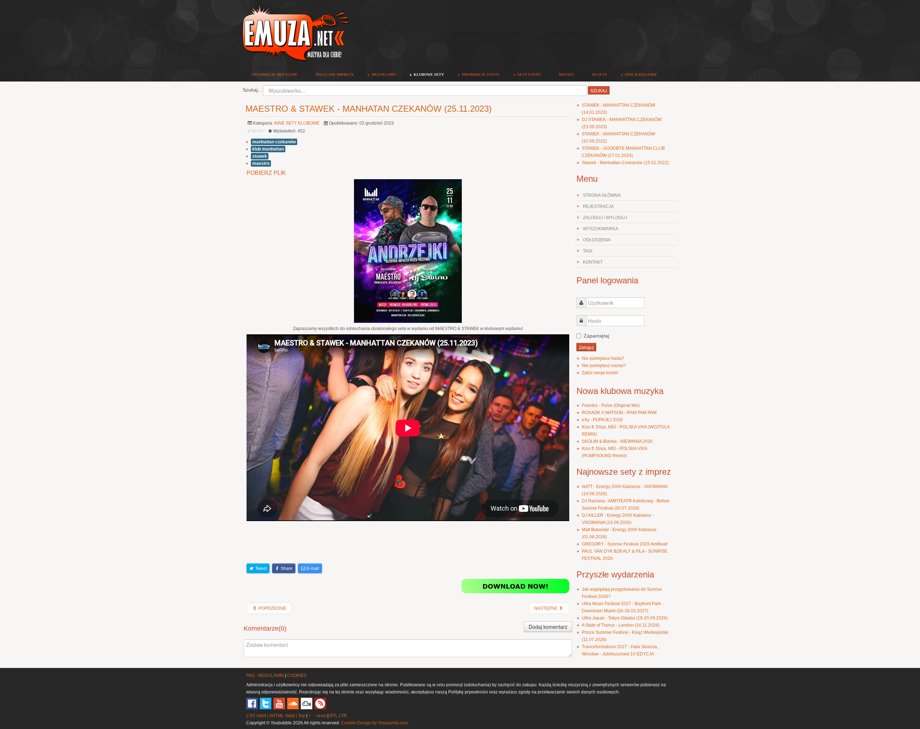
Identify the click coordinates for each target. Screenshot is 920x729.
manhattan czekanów (274, 141)
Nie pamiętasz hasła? (603, 358)
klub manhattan (268, 149)
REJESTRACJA (598, 206)
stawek (259, 156)
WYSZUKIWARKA (600, 228)
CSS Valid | (257, 715)
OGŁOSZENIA (597, 239)
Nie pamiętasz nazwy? (604, 365)
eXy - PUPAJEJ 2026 (602, 419)
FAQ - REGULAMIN (265, 675)
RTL (334, 715)
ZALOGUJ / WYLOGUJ (605, 217)
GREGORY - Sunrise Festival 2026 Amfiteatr (625, 544)
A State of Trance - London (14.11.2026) (620, 625)
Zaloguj (586, 347)
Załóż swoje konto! (600, 372)
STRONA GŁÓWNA (602, 195)
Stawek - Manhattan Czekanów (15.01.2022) (625, 162)
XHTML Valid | (283, 715)
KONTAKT (593, 262)
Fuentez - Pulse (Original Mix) (611, 405)
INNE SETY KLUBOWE (296, 123)
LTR (343, 715)
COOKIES (297, 675)
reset (321, 715)
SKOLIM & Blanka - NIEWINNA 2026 (617, 441)
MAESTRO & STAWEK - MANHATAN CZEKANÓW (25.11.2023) (368, 108)
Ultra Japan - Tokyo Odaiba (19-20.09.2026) (625, 618)
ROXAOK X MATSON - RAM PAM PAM (619, 412)
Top (301, 715)
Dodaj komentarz (548, 626)
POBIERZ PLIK (266, 173)
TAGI (587, 251)
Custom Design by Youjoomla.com (374, 722)
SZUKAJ (598, 90)
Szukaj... (252, 90)
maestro (261, 163)
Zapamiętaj (596, 336)
